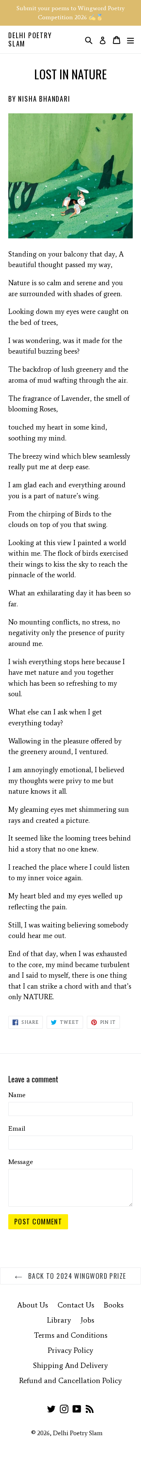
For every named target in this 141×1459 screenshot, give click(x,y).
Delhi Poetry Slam (30, 39)
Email (16, 1128)
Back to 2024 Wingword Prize (76, 1276)
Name (17, 1095)
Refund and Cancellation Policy (70, 1380)
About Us (32, 1304)
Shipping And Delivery (70, 1365)
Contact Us (76, 1304)
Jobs (87, 1320)
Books (114, 1304)
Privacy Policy (70, 1350)
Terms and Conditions (71, 1335)
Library (59, 1320)
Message (20, 1162)
